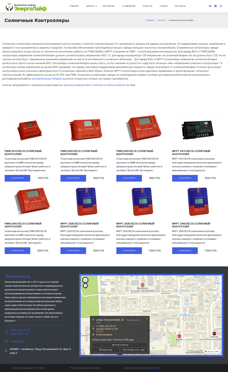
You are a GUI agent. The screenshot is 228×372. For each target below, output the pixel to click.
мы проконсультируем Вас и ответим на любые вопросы (92, 85)
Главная (74, 6)
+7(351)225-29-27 (20, 330)
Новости (147, 6)
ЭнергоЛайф (17, 276)
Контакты (180, 6)
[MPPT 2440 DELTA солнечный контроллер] (197, 201)
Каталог (90, 6)
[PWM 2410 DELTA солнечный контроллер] (30, 129)
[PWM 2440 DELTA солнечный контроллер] (30, 201)
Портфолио (109, 6)
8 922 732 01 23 (19, 333)
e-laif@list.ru (17, 341)
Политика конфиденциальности (85, 368)
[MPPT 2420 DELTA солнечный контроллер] (86, 201)
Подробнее (17, 178)
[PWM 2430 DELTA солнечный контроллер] (142, 129)
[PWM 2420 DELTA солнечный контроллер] (86, 129)
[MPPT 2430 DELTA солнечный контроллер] (142, 201)
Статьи (164, 6)
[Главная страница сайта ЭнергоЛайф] (26, 6)
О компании (129, 6)
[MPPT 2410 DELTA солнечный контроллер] (197, 129)
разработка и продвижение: (142, 368)
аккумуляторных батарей (46, 78)
